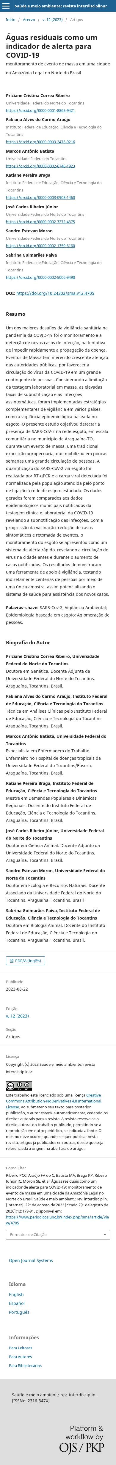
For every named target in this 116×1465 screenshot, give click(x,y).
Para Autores (20, 1356)
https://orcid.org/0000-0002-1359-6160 (40, 245)
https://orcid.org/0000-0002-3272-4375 (40, 221)
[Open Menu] (6, 6)
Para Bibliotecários (25, 1365)
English (16, 1294)
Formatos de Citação (28, 1234)
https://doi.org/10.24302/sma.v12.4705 (55, 293)
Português (19, 1312)
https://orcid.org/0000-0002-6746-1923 (40, 165)
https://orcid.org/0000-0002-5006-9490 (40, 277)
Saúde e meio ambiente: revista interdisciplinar (61, 6)
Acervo (29, 19)
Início (10, 19)
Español (17, 1303)
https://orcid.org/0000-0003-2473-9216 (40, 141)
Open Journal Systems (31, 1260)
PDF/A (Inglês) (27, 960)
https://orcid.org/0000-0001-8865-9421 (40, 110)
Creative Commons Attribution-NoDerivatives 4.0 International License (53, 1101)
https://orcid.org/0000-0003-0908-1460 (40, 197)
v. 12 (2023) (53, 19)
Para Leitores (20, 1347)
